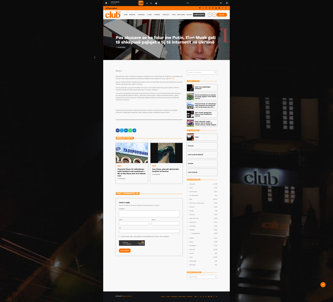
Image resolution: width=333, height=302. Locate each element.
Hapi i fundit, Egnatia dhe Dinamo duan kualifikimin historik (203, 114)
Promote (191, 146)
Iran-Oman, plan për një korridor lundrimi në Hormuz (165, 170)
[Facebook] (222, 8)
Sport (191, 257)
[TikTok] (209, 8)
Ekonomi (192, 207)
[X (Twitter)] (203, 8)
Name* (121, 219)
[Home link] (113, 15)
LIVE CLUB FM (192, 172)
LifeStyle (192, 230)
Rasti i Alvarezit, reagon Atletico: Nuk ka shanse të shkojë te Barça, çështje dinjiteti (205, 123)
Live (221, 15)
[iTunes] (216, 8)
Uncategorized (195, 233)
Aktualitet (192, 184)
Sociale (191, 253)
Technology (192, 261)
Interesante (192, 222)
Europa (191, 211)
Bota (119, 165)
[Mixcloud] (212, 8)
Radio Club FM (127, 296)
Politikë (191, 238)
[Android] (225, 8)
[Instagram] (219, 8)
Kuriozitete (192, 226)
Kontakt (190, 163)
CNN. (173, 79)
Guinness (192, 215)
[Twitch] (206, 8)
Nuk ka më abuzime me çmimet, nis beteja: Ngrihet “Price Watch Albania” (205, 96)
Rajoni (191, 242)
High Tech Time (194, 218)
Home (197, 137)
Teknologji (192, 265)
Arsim (191, 188)
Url (120, 227)
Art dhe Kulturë (193, 195)
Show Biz (192, 249)
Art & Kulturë (193, 192)
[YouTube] (199, 8)
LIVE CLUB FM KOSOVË (195, 154)
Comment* (122, 208)
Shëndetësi (192, 246)
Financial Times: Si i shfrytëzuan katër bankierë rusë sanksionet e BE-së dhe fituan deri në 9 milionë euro (132, 172)
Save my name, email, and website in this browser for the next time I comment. (145, 236)
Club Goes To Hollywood (196, 203)
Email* (154, 219)
